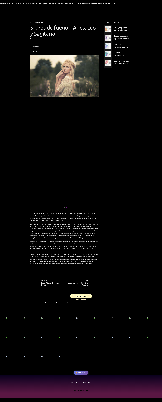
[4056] (45, 318)
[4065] (10, 318)
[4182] (10, 337)
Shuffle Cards (81, 372)
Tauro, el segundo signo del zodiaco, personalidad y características (122, 37)
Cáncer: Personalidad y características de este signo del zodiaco (121, 54)
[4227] (63, 318)
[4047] (98, 318)
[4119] (133, 337)
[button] (32, 132)
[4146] (116, 337)
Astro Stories (36, 22)
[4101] (45, 357)
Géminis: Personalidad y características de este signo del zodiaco (121, 45)
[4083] (81, 337)
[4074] (28, 357)
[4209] (63, 357)
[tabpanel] (64, 132)
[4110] (98, 337)
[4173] (133, 318)
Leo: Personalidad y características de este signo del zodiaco (122, 62)
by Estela (34, 39)
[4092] (28, 318)
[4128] (10, 357)
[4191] (63, 337)
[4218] (116, 318)
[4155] (151, 318)
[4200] (151, 337)
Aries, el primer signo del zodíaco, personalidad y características (121, 29)
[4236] (28, 337)
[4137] (45, 337)
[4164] (81, 318)
